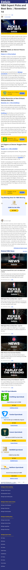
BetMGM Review (14, 461)
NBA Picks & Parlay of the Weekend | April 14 (12, 380)
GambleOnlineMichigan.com (6, 482)
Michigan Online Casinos (5, 490)
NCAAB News (3, 553)
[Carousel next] (26, 203)
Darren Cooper (8, 220)
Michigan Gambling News (6, 516)
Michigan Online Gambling (7, 487)
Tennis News (3, 563)
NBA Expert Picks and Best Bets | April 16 (11, 326)
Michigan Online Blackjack (6, 505)
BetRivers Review (14, 478)
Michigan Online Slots (5, 508)
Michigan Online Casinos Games (8, 502)
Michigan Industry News (5, 523)
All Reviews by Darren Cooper (20, 248)
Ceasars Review (14, 443)
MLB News (3, 544)
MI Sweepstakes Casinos (5, 493)
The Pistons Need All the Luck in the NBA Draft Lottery (13, 271)
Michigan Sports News (6, 534)
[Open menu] (26, 1)
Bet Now (14, 210)
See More (25, 251)
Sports (19, 482)
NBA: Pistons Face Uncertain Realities (11, 353)
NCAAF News (3, 550)
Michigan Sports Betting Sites (6, 496)
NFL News (3, 538)
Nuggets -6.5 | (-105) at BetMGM (9, 149)
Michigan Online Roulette (6, 511)
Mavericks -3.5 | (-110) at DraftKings (10, 103)
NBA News (3, 541)
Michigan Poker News (5, 529)
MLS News (3, 560)
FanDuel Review (14, 425)
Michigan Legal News (5, 526)
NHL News (3, 547)
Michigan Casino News (5, 520)
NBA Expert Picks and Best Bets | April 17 (11, 299)
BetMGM (20, 157)
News (15, 482)
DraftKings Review (14, 408)
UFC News (3, 557)
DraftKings (4, 113)
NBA (12, 15)
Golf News (3, 566)
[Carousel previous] (2, 203)
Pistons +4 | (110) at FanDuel (8, 54)
